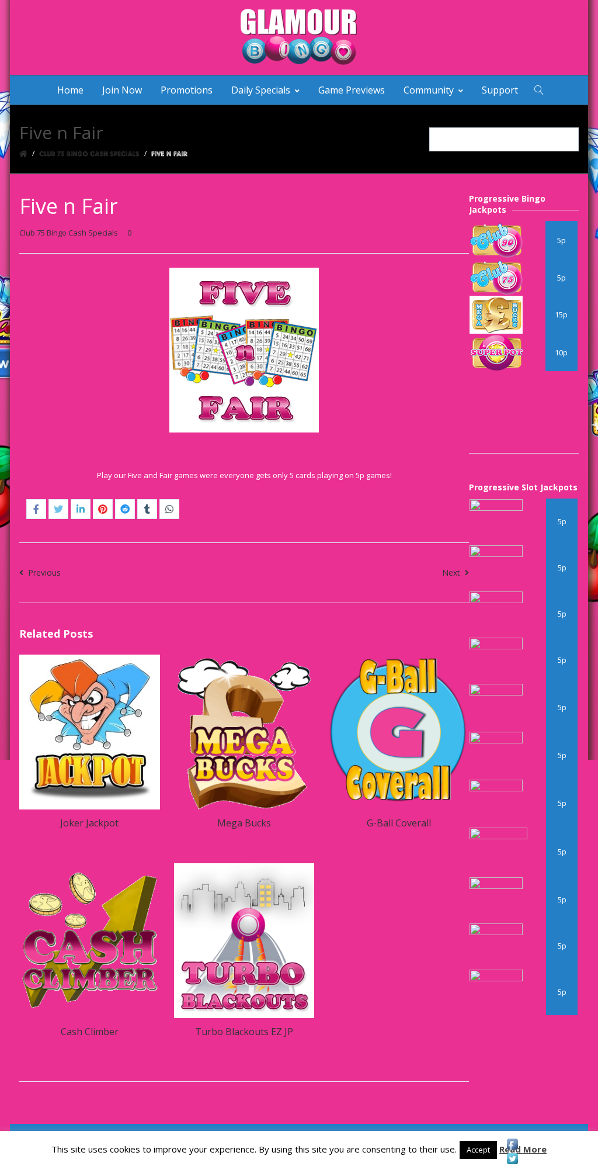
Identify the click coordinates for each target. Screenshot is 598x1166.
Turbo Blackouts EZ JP (244, 1031)
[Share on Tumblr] (147, 509)
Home (70, 90)
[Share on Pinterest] (102, 509)
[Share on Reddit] (125, 509)
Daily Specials (260, 90)
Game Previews (351, 90)
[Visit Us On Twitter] (512, 1158)
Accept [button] (478, 1149)
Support (500, 90)
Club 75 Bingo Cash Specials (68, 232)
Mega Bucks (244, 822)
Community (429, 90)
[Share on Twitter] (58, 509)
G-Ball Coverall (399, 822)
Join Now (122, 90)
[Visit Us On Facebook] (512, 1144)
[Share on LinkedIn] (80, 509)
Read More (523, 1149)
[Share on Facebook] (36, 509)
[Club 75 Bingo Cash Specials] (89, 153)
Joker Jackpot (89, 822)
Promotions (187, 90)
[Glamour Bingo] (299, 37)
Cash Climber (90, 1031)
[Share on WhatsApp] (169, 509)
